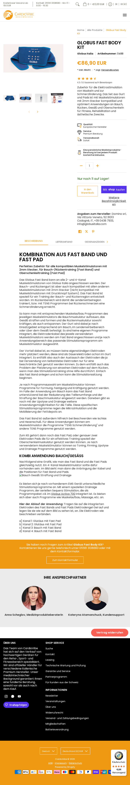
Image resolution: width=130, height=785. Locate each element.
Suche (49, 648)
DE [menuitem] (116, 4)
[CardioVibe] (18, 15)
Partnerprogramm (56, 676)
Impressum (61, 763)
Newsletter (52, 695)
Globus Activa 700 (63, 494)
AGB (50, 763)
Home (80, 30)
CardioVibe (61, 759)
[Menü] (125, 15)
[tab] (33, 242)
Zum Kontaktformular (65, 560)
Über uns (51, 707)
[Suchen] (77, 4)
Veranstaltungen (55, 701)
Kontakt (50, 654)
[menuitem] (93, 4)
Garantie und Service (58, 671)
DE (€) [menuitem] (124, 4)
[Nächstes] (61, 58)
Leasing (50, 660)
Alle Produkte (94, 30)
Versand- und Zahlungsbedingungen (67, 718)
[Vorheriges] (5, 58)
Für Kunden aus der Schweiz (62, 682)
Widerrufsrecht (54, 712)
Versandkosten (110, 69)
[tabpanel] (65, 390)
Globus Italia (85, 53)
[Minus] (81, 165)
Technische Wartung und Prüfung (66, 665)
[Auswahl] (97, 165)
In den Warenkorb (87, 191)
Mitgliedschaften (56, 723)
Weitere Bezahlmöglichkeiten (114, 201)
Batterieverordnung (57, 729)
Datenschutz (75, 763)
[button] (80, 232)
